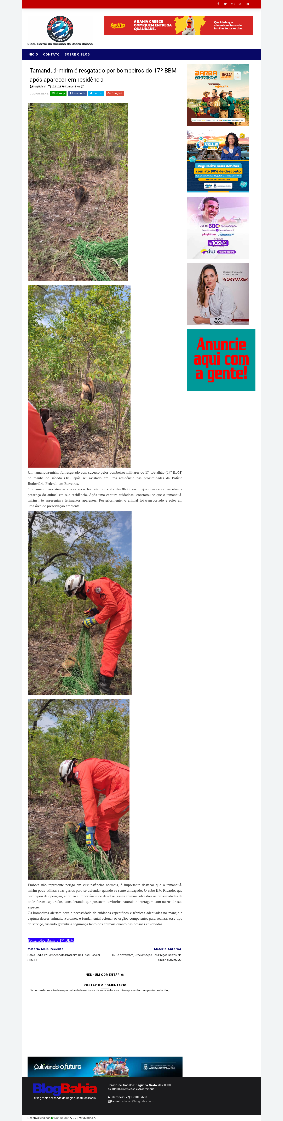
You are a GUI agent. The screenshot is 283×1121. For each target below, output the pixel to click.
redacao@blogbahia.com (137, 1101)
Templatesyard (107, 1118)
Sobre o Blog (77, 54)
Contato (51, 54)
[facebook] (218, 4)
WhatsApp (58, 93)
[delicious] (251, 1118)
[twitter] (225, 4)
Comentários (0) (74, 86)
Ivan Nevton (61, 1118)
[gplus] (233, 4)
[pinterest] (208, 1118)
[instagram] (247, 4)
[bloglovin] (215, 1118)
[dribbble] (222, 1118)
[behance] (237, 1118)
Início (33, 54)
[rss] (240, 4)
